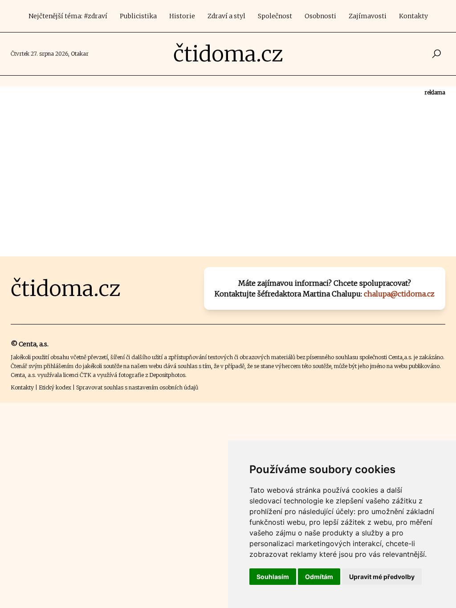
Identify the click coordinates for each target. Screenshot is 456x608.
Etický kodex (55, 387)
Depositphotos (167, 375)
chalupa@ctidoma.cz (399, 293)
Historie (182, 16)
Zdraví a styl (226, 16)
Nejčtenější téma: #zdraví (67, 16)
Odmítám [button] (319, 576)
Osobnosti (320, 16)
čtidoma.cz (228, 54)
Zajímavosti (368, 16)
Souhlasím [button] (272, 576)
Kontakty (413, 16)
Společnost (275, 16)
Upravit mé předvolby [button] (382, 576)
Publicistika (138, 16)
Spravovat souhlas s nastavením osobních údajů (137, 387)
